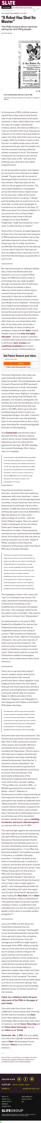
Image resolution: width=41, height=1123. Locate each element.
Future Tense (6, 7)
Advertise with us (31, 1087)
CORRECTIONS (6, 1104)
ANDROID (21, 1082)
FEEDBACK (5, 1102)
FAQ (22, 1099)
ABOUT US (5, 1094)
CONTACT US (6, 1097)
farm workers (20, 343)
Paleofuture (22, 1060)
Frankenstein (11, 433)
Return (14, 1044)
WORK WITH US (6, 1099)
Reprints (5, 1087)
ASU (25, 13)
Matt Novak (8, 33)
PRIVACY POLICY (26, 1097)
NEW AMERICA (15, 13)
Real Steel (22, 895)
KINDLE (27, 1082)
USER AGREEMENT (26, 1094)
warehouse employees (12, 346)
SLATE (8, 13)
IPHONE (14, 1082)
